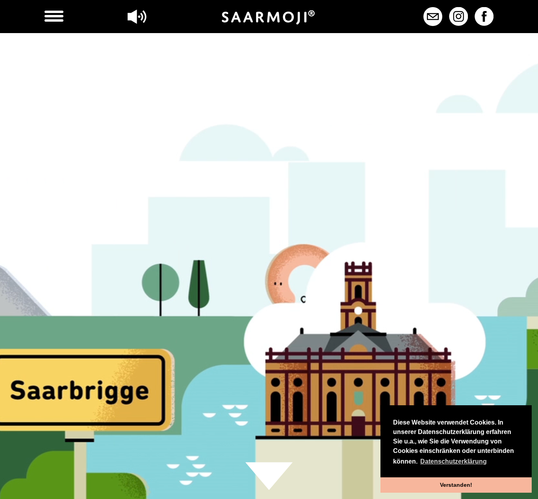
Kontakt (432, 16)
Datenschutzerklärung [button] (453, 461)
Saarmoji (269, 17)
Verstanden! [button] (456, 485)
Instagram (458, 16)
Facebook (484, 16)
